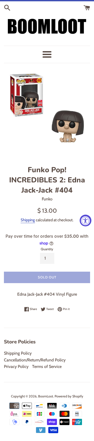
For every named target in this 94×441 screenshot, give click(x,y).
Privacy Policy (16, 366)
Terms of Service (47, 366)
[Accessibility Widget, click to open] (85, 221)
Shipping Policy (18, 353)
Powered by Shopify (69, 396)
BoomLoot (45, 396)
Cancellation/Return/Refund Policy (35, 359)
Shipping (28, 220)
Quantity (47, 249)
